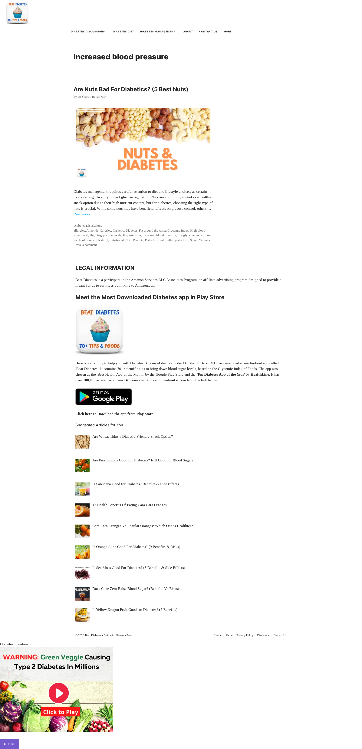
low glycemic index (191, 235)
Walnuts (204, 240)
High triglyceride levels (105, 235)
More (228, 31)
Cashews (118, 230)
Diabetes (131, 230)
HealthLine (260, 374)
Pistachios (152, 240)
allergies (79, 230)
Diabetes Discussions (88, 31)
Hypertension (132, 235)
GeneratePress (124, 635)
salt (162, 240)
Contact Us (208, 31)
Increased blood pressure (159, 235)
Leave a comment (85, 245)
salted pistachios (177, 240)
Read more (82, 214)
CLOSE (9, 744)
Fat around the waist (152, 230)
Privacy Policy (244, 635)
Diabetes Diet (123, 31)
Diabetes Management (157, 31)
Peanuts (138, 240)
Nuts (128, 240)
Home (218, 635)
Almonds (92, 230)
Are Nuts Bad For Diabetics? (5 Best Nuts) (131, 89)
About (188, 31)
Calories (105, 230)
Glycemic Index (178, 230)
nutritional (117, 240)
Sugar (194, 240)
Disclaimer (263, 635)
